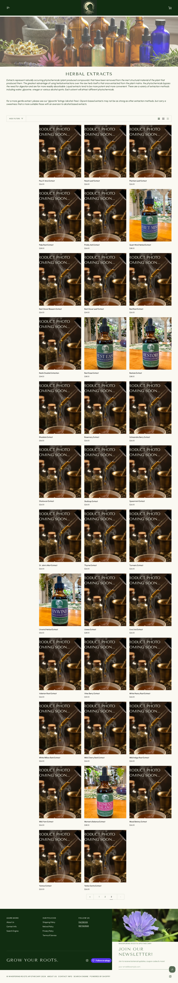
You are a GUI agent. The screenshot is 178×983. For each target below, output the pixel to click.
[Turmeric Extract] (150, 536)
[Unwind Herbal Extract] (60, 600)
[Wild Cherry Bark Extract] (105, 728)
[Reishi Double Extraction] (60, 343)
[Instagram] (87, 960)
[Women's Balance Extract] (105, 792)
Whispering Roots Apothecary (25, 976)
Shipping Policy (49, 922)
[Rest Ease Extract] (105, 343)
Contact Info (12, 926)
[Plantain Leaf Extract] (150, 151)
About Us (10, 922)
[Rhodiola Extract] (60, 407)
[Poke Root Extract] (60, 215)
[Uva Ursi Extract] (150, 600)
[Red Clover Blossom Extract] (60, 279)
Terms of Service (49, 935)
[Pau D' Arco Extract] (60, 151)
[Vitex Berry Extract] (105, 664)
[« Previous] (90, 897)
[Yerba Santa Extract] (105, 856)
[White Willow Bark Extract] (60, 728)
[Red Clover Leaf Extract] (105, 279)
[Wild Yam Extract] (60, 792)
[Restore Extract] (150, 343)
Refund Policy (48, 926)
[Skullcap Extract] (105, 471)
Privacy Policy (48, 931)
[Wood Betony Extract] (150, 792)
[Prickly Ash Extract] (105, 215)
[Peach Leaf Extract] (105, 151)
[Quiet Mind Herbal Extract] (150, 215)
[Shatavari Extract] (60, 471)
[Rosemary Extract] (105, 407)
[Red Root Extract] (150, 279)
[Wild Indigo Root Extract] (150, 728)
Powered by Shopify (100, 976)
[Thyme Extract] (105, 536)
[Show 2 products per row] (159, 119)
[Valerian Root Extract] (60, 664)
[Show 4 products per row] (168, 119)
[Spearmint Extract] (150, 471)
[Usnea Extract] (105, 600)
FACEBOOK (83, 922)
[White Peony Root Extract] (150, 664)
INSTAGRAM (84, 926)
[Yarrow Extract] (60, 856)
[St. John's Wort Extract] (60, 536)
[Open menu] (10, 8)
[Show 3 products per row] (163, 119)
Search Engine (13, 931)
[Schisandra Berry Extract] (150, 407)
